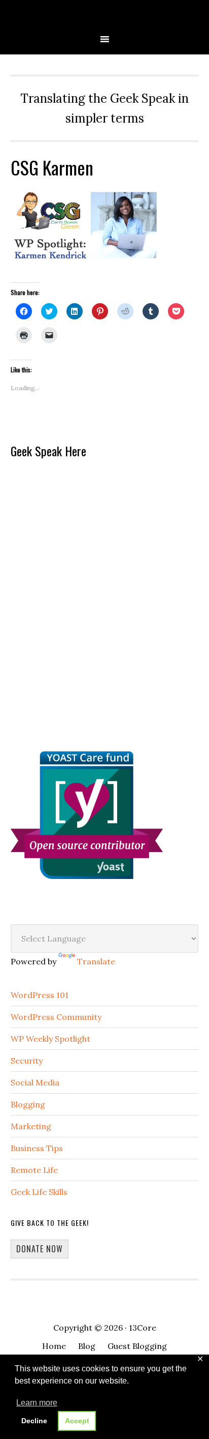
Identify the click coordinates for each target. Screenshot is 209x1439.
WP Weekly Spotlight (50, 1039)
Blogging (28, 1104)
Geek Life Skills (39, 1192)
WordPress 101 (39, 995)
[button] (87, 225)
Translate (96, 961)
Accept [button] (77, 1421)
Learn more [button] (36, 1402)
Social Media (35, 1082)
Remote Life (34, 1170)
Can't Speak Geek (104, 16)
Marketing (31, 1126)
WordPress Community (56, 1017)
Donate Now (39, 1249)
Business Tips (37, 1148)
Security (27, 1060)
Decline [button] (34, 1421)
